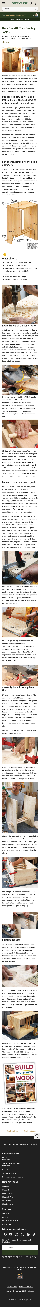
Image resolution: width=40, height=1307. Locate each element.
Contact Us (6, 1170)
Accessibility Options (13, 1291)
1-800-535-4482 (8, 1160)
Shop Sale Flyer (8, 1197)
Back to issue (30, 1131)
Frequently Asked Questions (12, 1177)
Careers (5, 1217)
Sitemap (31, 1291)
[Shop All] (4, 3)
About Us (5, 1214)
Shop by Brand (7, 1204)
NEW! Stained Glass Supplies (20, 19)
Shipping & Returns (9, 1173)
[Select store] (31, 3)
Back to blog (12, 1131)
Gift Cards (6, 1186)
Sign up (20, 1252)
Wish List (5, 1190)
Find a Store (6, 1224)
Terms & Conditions (26, 1287)
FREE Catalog (7, 1193)
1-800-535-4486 (8, 1166)
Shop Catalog (7, 1200)
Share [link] (8, 42)
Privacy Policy (31, 1257)
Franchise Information (10, 1221)
